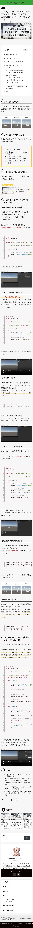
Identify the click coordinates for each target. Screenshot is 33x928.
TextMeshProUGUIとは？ (14, 62)
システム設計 (9, 910)
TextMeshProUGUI (7, 799)
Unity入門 (10, 901)
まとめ (8, 92)
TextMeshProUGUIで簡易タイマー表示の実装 (17, 87)
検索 (4, 835)
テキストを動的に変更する (15, 73)
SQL (6, 891)
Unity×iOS (10, 899)
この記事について (11, 55)
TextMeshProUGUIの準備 (15, 70)
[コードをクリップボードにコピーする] (29, 238)
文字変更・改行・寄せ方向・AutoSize (15, 66)
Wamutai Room (16, 2)
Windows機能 (9, 905)
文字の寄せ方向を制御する (15, 80)
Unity (3, 8)
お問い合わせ (28, 923)
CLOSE (25, 49)
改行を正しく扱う (12, 75)
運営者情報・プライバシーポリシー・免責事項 (12, 923)
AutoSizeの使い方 (12, 82)
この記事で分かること (13, 58)
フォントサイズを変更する (15, 77)
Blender (8, 887)
